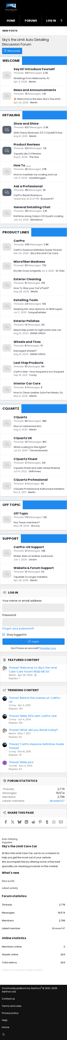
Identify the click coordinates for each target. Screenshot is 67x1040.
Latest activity (10, 888)
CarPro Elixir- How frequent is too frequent (39, 371)
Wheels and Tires (27, 342)
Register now (48, 648)
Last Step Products (28, 363)
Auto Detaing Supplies (9, 840)
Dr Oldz (60, 271)
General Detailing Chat (32, 207)
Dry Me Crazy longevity (27, 271)
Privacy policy (10, 1013)
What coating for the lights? (30, 447)
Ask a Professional (28, 186)
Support (10, 538)
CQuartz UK (23, 438)
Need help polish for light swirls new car (37, 330)
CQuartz (10, 408)
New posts (9, 30)
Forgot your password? (18, 628)
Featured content (23, 660)
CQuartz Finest (25, 459)
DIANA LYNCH (37, 333)
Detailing (11, 115)
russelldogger (37, 178)
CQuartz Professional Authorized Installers (39, 489)
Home (11, 21)
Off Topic (11, 504)
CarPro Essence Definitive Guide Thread (38, 250)
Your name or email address (22, 601)
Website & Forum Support (34, 568)
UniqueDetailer (37, 312)
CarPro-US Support (29, 547)
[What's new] (61, 20)
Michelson (36, 219)
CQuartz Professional (31, 480)
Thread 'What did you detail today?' (33, 730)
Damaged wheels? (25, 351)
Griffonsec (35, 471)
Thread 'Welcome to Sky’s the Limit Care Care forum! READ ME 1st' (33, 669)
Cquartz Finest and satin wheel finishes (37, 468)
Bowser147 (47, 199)
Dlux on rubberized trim (28, 426)
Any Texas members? (27, 522)
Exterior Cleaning (27, 279)
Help (4, 1020)
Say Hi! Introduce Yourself (34, 69)
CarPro (19, 241)
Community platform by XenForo (29, 989)
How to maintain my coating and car (35, 174)
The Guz (34, 157)
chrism (33, 559)
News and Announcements (35, 90)
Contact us (8, 998)
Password (9, 615)
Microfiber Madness (29, 261)
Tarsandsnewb (38, 450)
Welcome (11, 60)
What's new (10, 873)
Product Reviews (27, 144)
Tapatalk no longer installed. (31, 577)
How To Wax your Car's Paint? (31, 288)
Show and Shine (26, 123)
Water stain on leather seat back (33, 556)
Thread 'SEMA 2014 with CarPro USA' (33, 716)
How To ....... (22, 165)
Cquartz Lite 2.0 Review (27, 153)
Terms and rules (11, 1006)
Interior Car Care (27, 383)
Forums (31, 21)
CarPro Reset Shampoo (28, 195)
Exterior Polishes (26, 321)
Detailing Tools (26, 300)
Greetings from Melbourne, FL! (32, 78)
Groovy (35, 526)
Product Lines (15, 232)
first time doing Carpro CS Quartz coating (38, 216)
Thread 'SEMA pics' (21, 762)
